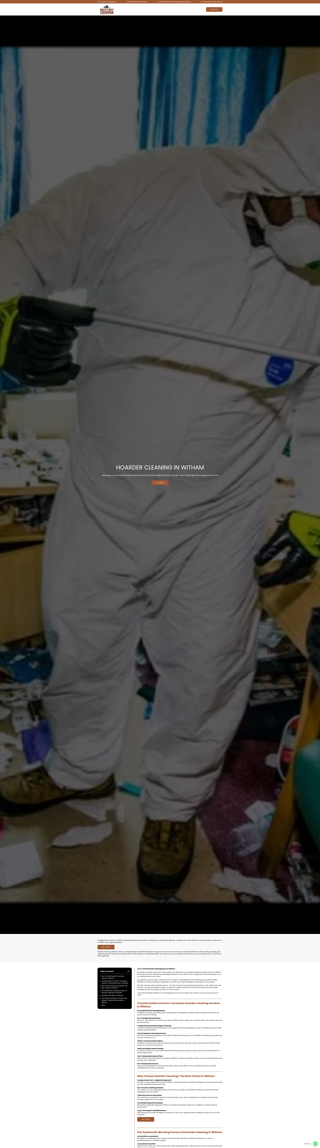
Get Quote (214, 9)
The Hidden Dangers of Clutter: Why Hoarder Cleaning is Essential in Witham (114, 1000)
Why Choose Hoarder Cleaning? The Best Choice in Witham (115, 987)
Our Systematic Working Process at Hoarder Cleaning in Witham (114, 992)
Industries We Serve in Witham (113, 995)
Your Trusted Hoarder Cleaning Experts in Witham (113, 977)
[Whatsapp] (315, 1143)
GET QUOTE (160, 483)
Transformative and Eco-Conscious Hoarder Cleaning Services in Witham (115, 982)
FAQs (103, 1005)
